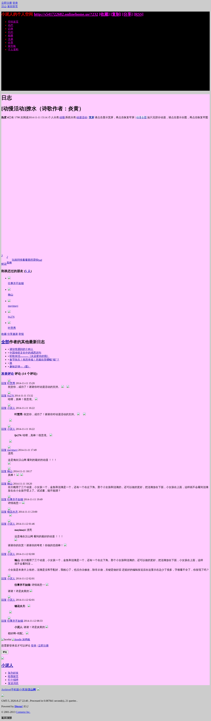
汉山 (4, 6)
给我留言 (13, 676)
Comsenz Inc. (23, 712)
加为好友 (13, 672)
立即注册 (6, 2)
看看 (25, 259)
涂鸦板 (26, 639)
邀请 (15, 334)
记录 (10, 28)
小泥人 (11, 408)
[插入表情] (6, 639)
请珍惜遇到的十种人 (21, 349)
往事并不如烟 (16, 283)
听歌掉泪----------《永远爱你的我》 (29, 356)
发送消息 (13, 683)
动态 (10, 25)
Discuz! (19, 706)
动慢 (62, 117)
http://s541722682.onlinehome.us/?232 (66, 14)
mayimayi (13, 305)
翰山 (10, 294)
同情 (19, 259)
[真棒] (9, 278)
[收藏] (104, 14)
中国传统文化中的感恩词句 (25, 352)
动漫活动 (81, 117)
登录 (15, 2)
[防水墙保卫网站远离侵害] (38, 689)
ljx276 (11, 316)
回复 (4, 383)
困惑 (30, 259)
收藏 (4, 334)
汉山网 (32, 689)
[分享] (127, 14)
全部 (5, 342)
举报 (21, 334)
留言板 (12, 46)
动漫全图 (141, 117)
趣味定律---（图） (20, 366)
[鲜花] (9, 289)
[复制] (116, 14)
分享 (10, 42)
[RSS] (138, 14)
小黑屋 (23, 689)
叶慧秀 (12, 327)
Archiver (6, 689)
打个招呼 (13, 679)
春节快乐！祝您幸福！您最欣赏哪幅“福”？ (34, 359)
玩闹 (14, 259)
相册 (10, 35)
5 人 (28, 271)
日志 (10, 32)
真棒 (9, 260)
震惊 (35, 259)
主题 (10, 39)
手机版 (15, 689)
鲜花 (4, 259)
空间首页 (13, 21)
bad (40, 260)
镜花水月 (12, 511)
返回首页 (12, 6)
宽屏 (91, 117)
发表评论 (7, 373)
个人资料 (13, 49)
